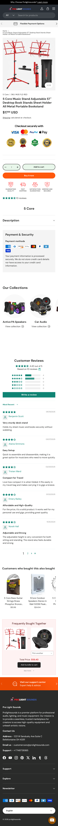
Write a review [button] (29, 394)
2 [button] (27, 553)
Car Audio (41, 322)
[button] (48, 9)
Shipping (6, 117)
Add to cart (39, 167)
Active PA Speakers (14, 322)
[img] (9, 412)
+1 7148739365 (21, 750)
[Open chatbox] (52, 820)
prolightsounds (15, 819)
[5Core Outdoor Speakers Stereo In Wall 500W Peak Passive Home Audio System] (37, 585)
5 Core (6, 94)
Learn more (42, 2)
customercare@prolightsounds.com (31, 745)
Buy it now (29, 175)
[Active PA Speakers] (14, 306)
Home (5, 31)
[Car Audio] (40, 306)
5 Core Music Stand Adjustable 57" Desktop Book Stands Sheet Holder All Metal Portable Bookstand (27, 33)
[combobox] (29, 15)
